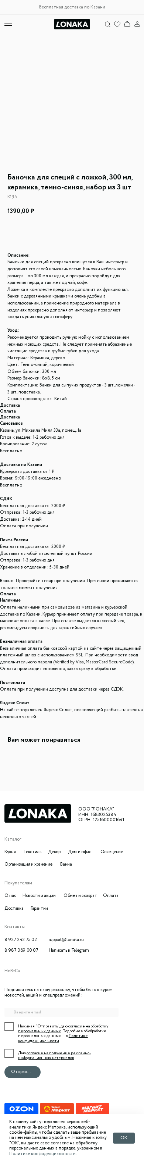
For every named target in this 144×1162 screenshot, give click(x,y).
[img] (127, 24)
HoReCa (12, 971)
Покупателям (18, 883)
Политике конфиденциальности (42, 1154)
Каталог (12, 839)
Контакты (14, 927)
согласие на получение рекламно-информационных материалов (54, 1055)
